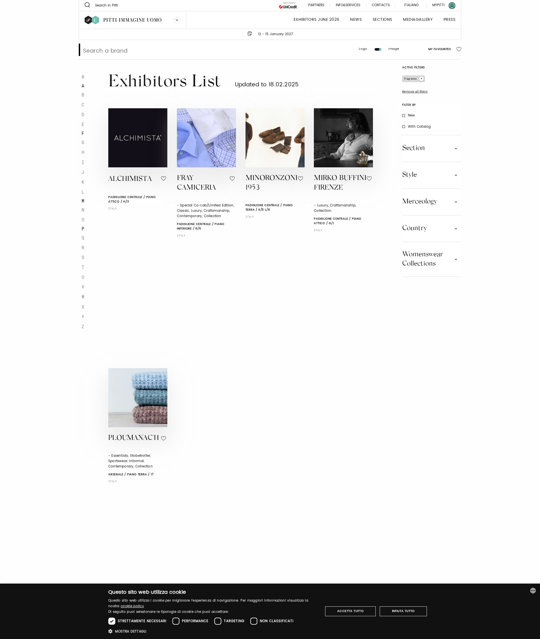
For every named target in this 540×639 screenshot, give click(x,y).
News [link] (356, 20)
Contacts (381, 5)
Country (414, 228)
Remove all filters (415, 91)
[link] (440, 5)
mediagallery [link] (418, 20)
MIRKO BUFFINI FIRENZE (340, 183)
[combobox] (533, 590)
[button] (212, 631)
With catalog (419, 126)
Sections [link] (382, 20)
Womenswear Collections (422, 259)
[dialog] (270, 611)
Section (413, 148)
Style (409, 175)
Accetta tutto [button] (350, 611)
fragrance (410, 78)
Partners (316, 5)
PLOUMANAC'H (133, 438)
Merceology (419, 201)
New (411, 115)
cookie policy (132, 606)
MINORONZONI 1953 (272, 183)
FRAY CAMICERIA (196, 183)
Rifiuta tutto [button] (403, 611)
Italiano (411, 5)
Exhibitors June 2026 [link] (316, 20)
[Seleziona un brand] (177, 20)
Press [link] (450, 20)
